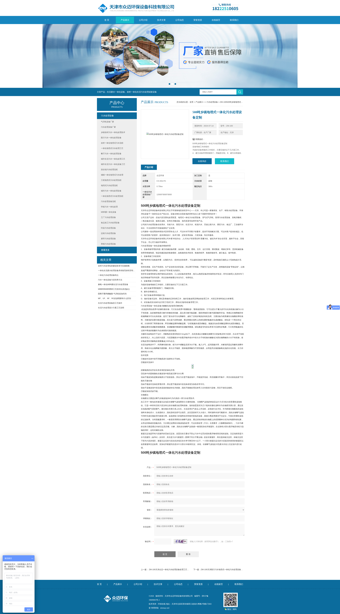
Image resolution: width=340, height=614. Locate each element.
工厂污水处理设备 (108, 217)
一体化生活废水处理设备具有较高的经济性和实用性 (117, 270)
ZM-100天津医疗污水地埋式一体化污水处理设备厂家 (223, 569)
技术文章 (161, 20)
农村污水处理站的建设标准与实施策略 (114, 266)
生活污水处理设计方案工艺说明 (111, 308)
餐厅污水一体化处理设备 (111, 154)
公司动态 (179, 20)
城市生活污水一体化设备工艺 (113, 164)
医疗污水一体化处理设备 (111, 138)
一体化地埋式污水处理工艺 (112, 148)
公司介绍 (143, 20)
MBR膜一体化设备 (108, 212)
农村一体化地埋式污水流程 (112, 143)
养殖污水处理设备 (108, 244)
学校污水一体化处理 (109, 207)
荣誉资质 (198, 20)
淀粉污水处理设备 (108, 233)
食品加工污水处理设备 (110, 223)
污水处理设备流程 (108, 201)
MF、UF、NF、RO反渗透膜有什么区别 (114, 298)
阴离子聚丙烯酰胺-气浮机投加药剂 (112, 294)
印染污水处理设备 (108, 228)
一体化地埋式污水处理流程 (112, 196)
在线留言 (216, 20)
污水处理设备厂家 (108, 127)
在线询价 (202, 161)
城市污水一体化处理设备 (111, 191)
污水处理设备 (212, 102)
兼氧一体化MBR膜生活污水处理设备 (113, 284)
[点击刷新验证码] (180, 541)
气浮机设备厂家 (107, 122)
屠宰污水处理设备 (108, 239)
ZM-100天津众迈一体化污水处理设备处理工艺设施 (170, 569)
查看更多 (105, 250)
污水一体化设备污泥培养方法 (110, 280)
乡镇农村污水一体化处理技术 (113, 132)
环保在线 (161, 604)
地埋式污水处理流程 (109, 185)
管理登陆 (155, 608)
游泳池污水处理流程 (109, 169)
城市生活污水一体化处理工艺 (113, 159)
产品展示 (125, 20)
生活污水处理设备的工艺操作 (110, 303)
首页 (191, 102)
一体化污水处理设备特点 (108, 275)
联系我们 (234, 20)
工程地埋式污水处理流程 (111, 180)
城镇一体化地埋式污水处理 (112, 175)
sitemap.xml (164, 608)
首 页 (106, 20)
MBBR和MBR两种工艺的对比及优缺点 (114, 289)
